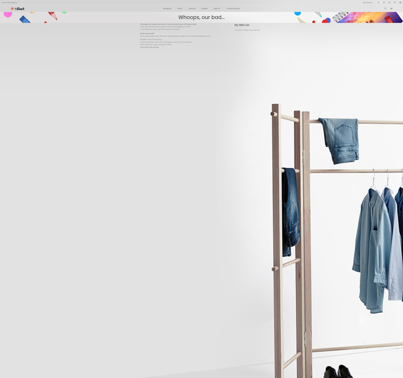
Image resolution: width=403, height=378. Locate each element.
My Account (367, 2)
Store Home (144, 47)
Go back (143, 39)
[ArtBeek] (85, 8)
